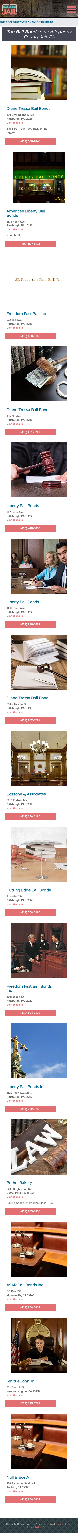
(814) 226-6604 (30, 624)
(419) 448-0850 (30, 528)
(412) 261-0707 (30, 432)
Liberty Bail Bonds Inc (26, 1087)
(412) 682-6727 (30, 720)
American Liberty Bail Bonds (26, 213)
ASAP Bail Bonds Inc (25, 1285)
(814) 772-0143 (30, 1109)
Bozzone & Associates (26, 794)
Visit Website (15, 122)
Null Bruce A (18, 1477)
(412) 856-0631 (30, 1307)
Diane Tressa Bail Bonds (28, 108)
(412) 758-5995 (30, 912)
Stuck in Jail (11, 9)
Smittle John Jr (20, 1381)
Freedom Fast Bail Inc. (26, 314)
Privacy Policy (33, 1527)
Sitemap (47, 1527)
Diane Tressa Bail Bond (28, 698)
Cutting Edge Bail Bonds (29, 890)
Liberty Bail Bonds (23, 506)
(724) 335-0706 (30, 1403)
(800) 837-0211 (30, 243)
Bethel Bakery (19, 1183)
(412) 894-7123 (30, 1012)
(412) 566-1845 (30, 141)
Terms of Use (64, 1524)
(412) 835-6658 (30, 1211)
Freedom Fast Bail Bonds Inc (29, 988)
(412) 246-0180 (30, 816)
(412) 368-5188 (30, 336)
